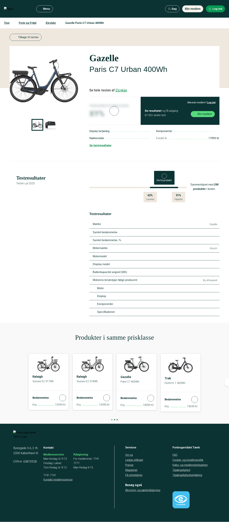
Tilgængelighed (181, 470)
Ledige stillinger (134, 460)
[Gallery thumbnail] (37, 125)
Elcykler (51, 23)
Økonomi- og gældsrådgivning (142, 490)
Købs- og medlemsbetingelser (190, 465)
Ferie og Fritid (27, 23)
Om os (129, 454)
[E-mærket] (181, 499)
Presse (129, 465)
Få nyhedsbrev (133, 475)
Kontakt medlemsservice (58, 479)
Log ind (211, 102)
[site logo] (17, 9)
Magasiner (131, 470)
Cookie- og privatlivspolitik (188, 460)
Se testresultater (100, 145)
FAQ (175, 454)
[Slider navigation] (111, 419)
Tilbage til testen (28, 37)
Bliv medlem (193, 8)
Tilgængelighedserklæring (187, 475)
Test (6, 23)
